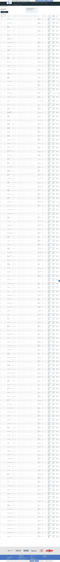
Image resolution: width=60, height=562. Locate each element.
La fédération (18, 2)
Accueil (15, 2)
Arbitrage (41, 2)
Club (29, 2)
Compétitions (46, 0)
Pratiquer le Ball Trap (25, 2)
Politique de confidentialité (22, 559)
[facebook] (59, 281)
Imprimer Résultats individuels (29, 9)
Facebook (44, 557)
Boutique (51, 0)
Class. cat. (5, 16)
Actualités (45, 2)
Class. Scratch (2, 16)
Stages (42, 0)
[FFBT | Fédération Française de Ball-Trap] (9, 3)
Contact (20, 4)
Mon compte (37, 0)
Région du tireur (54, 16)
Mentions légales (21, 557)
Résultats (6, 6)
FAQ (19, 558)
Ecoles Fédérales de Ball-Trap (35, 2)
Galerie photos (16, 4)
